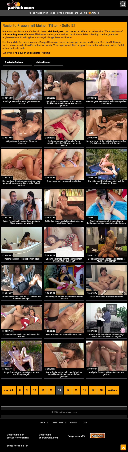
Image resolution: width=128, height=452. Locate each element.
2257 (86, 422)
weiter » (112, 390)
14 (67, 390)
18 (101, 390)
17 (93, 390)
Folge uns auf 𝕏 (76, 436)
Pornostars (71, 12)
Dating (83, 12)
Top (123, 448)
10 (34, 390)
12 (51, 390)
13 (59, 390)
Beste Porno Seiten (17, 445)
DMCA (42, 422)
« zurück (9, 390)
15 (76, 390)
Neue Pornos (57, 12)
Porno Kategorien (38, 12)
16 (84, 390)
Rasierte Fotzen (14, 62)
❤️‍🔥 (94, 12)
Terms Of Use (57, 422)
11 (43, 390)
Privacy (73, 422)
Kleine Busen (43, 62)
